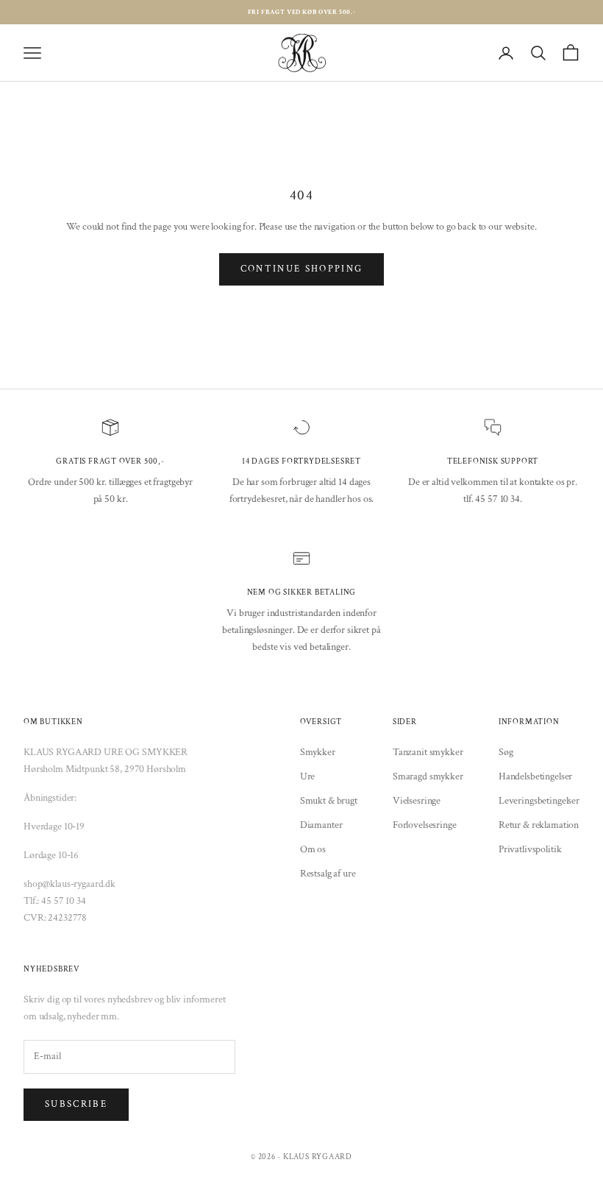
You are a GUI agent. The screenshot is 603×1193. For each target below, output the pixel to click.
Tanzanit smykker (428, 752)
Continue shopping (301, 269)
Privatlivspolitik (530, 849)
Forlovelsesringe (425, 825)
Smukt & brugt (328, 800)
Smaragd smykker (428, 776)
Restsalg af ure (328, 873)
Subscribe (76, 1104)
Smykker (317, 752)
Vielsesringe (416, 800)
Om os (313, 849)
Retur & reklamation (539, 825)
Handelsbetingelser (535, 776)
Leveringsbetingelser (539, 800)
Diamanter (321, 825)
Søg (506, 752)
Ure (307, 776)
